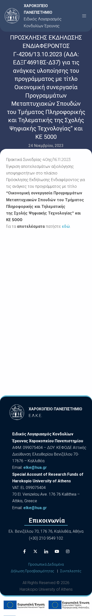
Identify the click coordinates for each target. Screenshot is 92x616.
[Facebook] (24, 551)
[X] (35, 551)
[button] (84, 15)
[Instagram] (67, 551)
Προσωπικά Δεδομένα (46, 564)
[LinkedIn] (46, 551)
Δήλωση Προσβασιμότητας (32, 571)
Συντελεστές (70, 571)
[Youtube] (57, 551)
